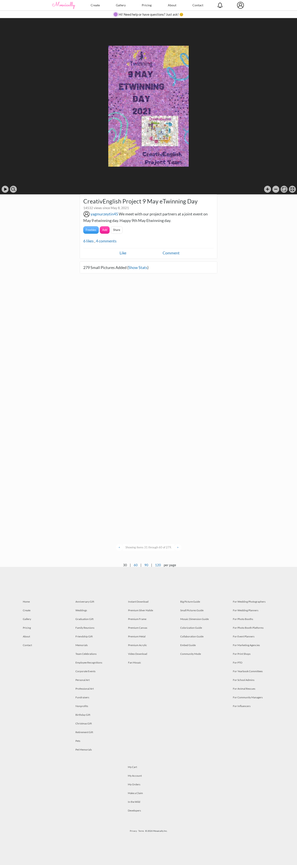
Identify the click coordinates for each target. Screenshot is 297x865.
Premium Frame (137, 619)
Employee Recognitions (88, 662)
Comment (171, 252)
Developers (134, 810)
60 (136, 565)
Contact (197, 5)
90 (146, 565)
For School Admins (243, 680)
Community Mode (190, 653)
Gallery (121, 5)
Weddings (81, 610)
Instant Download (138, 601)
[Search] (13, 189)
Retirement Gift (84, 732)
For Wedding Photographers (249, 601)
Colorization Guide (191, 627)
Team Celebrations (86, 653)
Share (116, 230)
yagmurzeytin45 (104, 214)
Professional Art (84, 688)
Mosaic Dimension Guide (194, 619)
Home (26, 601)
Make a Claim (135, 793)
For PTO (237, 662)
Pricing (147, 5)
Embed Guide (188, 645)
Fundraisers (82, 697)
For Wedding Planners (245, 610)
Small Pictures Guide (192, 610)
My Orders (134, 784)
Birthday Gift (82, 714)
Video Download (137, 653)
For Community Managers (248, 697)
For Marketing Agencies (246, 645)
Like (123, 252)
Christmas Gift (83, 723)
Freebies (91, 230)
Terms (141, 831)
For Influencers (241, 706)
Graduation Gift (84, 619)
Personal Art (82, 680)
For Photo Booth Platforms (248, 627)
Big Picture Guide (190, 601)
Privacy (133, 831)
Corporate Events (85, 671)
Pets (77, 740)
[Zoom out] (275, 189)
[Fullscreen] (292, 189)
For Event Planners (243, 636)
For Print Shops (241, 653)
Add (104, 230)
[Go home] (284, 189)
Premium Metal (136, 636)
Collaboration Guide (192, 636)
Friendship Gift (84, 636)
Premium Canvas (137, 627)
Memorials (81, 645)
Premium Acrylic (137, 645)
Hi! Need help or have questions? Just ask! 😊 (151, 14)
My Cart (132, 767)
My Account (135, 775)
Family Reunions (84, 627)
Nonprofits (81, 706)
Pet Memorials (83, 749)
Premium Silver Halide (140, 610)
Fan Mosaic (134, 662)
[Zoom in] (267, 189)
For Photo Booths (243, 619)
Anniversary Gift (84, 601)
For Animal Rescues (244, 688)
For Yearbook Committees (248, 671)
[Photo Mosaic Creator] (64, 5)
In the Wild (134, 801)
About (172, 5)
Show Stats (137, 267)
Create (95, 5)
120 (158, 565)
